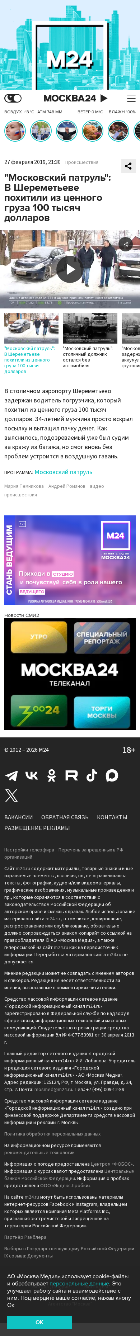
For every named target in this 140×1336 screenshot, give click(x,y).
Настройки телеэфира (29, 850)
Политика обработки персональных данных (52, 1134)
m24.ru (23, 868)
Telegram (11, 775)
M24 (44, 750)
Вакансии (18, 817)
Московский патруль (63, 472)
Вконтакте (31, 775)
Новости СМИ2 (21, 615)
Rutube (72, 775)
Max (112, 775)
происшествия (20, 494)
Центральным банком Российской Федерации (69, 1175)
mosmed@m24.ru (53, 1089)
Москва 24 (70, 98)
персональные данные (79, 1283)
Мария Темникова (24, 486)
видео (97, 486)
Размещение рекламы (37, 828)
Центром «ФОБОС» (112, 1164)
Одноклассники (52, 775)
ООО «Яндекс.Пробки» (65, 1185)
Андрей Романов (66, 486)
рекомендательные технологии (39, 1152)
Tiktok (92, 775)
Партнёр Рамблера (25, 1237)
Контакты (112, 817)
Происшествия (81, 162)
